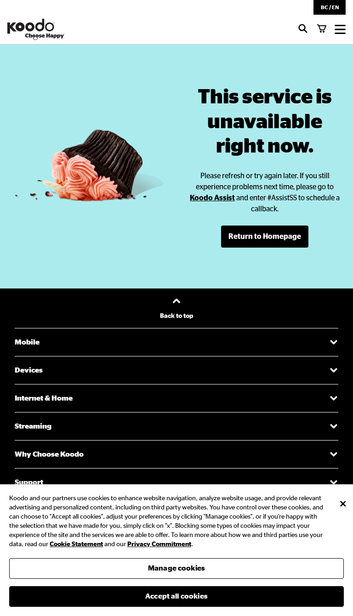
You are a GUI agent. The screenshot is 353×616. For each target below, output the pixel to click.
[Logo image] (36, 29)
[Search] (302, 29)
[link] (212, 197)
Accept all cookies (176, 596)
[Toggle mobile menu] (340, 29)
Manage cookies (176, 568)
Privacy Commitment (159, 544)
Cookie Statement (76, 544)
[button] (329, 7)
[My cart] (321, 29)
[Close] (343, 504)
